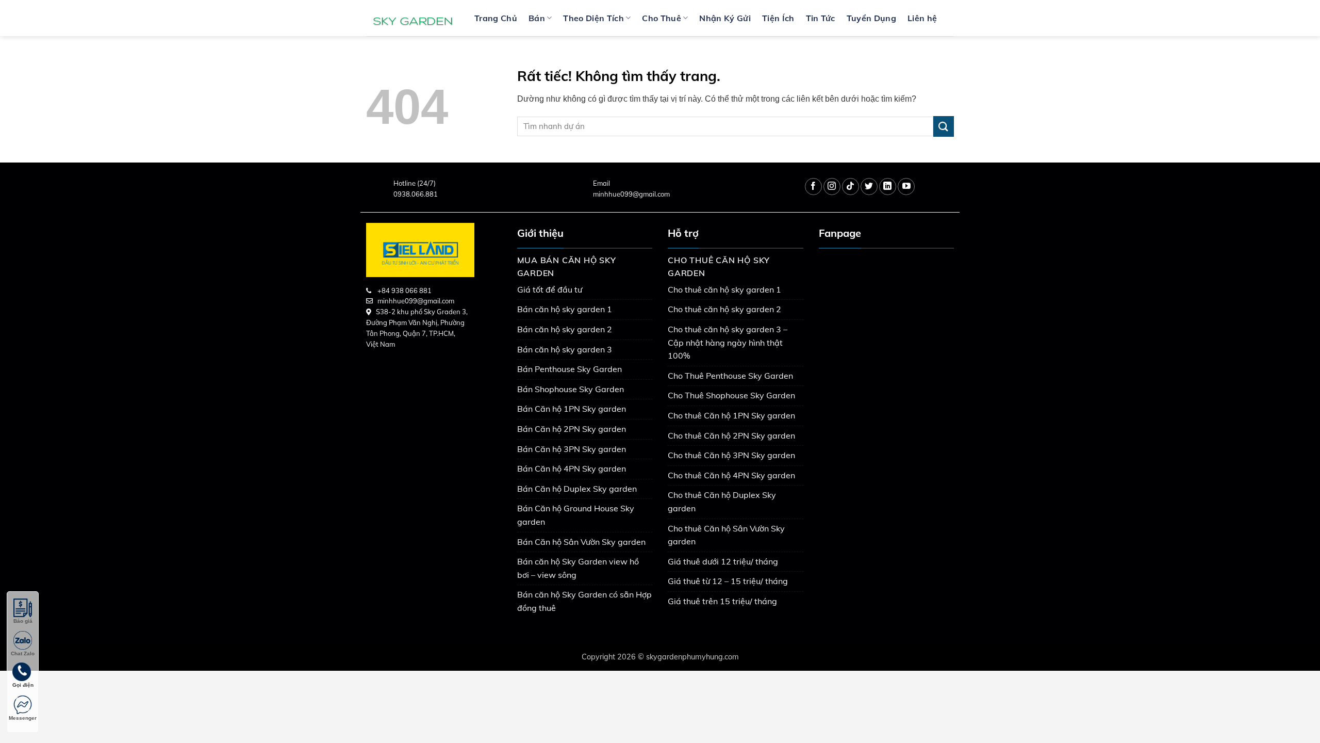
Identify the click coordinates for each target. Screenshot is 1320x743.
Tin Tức (820, 18)
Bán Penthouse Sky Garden (569, 369)
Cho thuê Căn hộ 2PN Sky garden (731, 435)
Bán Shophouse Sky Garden (570, 389)
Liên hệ (922, 18)
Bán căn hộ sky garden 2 (564, 329)
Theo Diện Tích (593, 18)
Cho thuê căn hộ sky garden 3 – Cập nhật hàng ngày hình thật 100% (727, 342)
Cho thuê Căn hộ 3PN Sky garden (731, 455)
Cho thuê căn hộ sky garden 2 (724, 309)
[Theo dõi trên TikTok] (850, 186)
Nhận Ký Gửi (725, 18)
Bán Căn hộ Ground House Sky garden (575, 515)
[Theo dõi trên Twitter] (869, 186)
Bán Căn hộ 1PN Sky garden (571, 408)
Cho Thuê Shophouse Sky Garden (731, 395)
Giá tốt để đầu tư (549, 289)
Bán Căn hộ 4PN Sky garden (571, 468)
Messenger (23, 718)
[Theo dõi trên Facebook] (813, 186)
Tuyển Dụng (871, 18)
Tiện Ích (778, 18)
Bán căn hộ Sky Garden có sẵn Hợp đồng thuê (584, 601)
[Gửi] (943, 126)
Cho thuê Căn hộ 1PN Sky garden (731, 415)
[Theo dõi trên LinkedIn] (887, 186)
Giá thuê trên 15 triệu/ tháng (722, 601)
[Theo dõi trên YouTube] (906, 186)
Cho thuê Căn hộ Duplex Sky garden (722, 501)
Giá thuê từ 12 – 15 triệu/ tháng (728, 581)
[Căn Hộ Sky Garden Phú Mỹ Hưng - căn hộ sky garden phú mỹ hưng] (412, 18)
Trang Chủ (495, 18)
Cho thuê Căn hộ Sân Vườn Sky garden (726, 535)
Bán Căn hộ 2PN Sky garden (571, 429)
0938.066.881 (415, 194)
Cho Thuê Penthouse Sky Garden (730, 375)
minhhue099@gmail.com (631, 194)
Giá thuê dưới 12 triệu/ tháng (723, 561)
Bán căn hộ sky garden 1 (564, 309)
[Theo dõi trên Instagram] (831, 186)
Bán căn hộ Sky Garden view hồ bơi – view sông (578, 568)
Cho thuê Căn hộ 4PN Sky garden (731, 475)
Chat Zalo (23, 653)
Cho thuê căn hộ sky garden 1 (724, 289)
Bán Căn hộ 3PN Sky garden (571, 449)
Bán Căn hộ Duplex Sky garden (577, 488)
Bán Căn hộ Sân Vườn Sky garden (581, 542)
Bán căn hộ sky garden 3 (564, 349)
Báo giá (22, 621)
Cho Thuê (661, 18)
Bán (537, 18)
